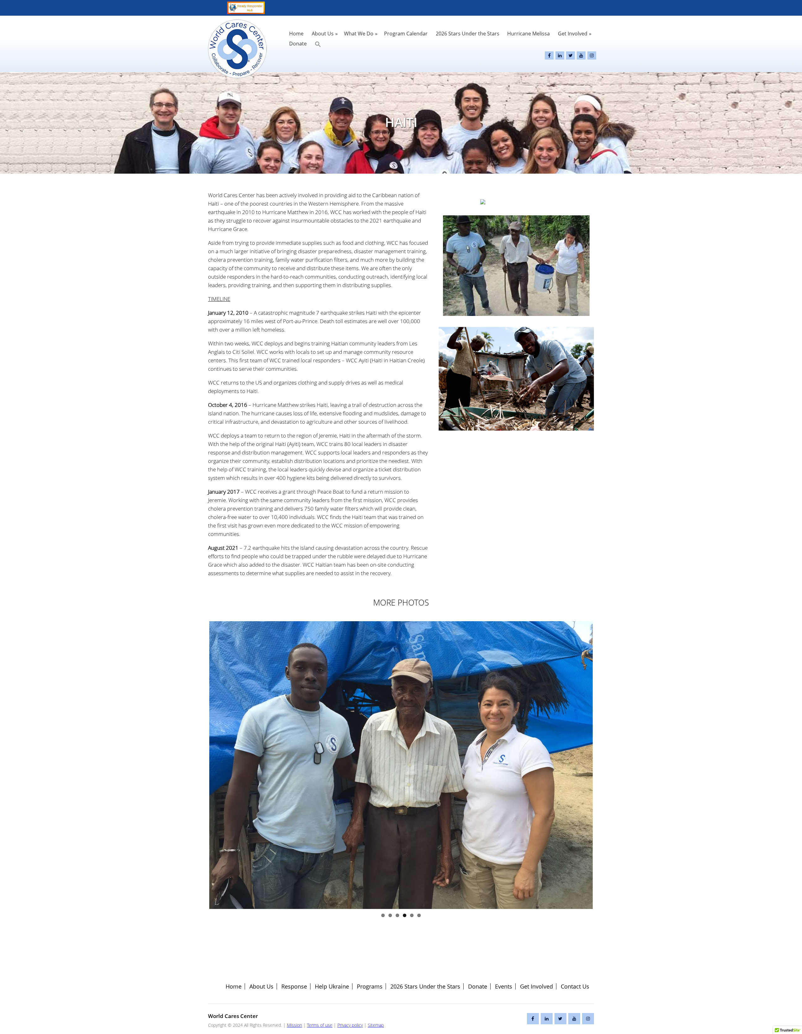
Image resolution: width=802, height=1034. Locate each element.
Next (602, 765)
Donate (298, 43)
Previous (200, 765)
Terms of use (319, 1025)
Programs (370, 986)
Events (503, 986)
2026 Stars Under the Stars (467, 33)
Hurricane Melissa (528, 33)
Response (294, 986)
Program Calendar (406, 33)
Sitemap (376, 1025)
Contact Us (575, 986)
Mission (294, 1025)
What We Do (358, 33)
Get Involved (572, 33)
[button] (318, 44)
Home (296, 33)
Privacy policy (350, 1025)
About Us (323, 33)
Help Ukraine (332, 986)
